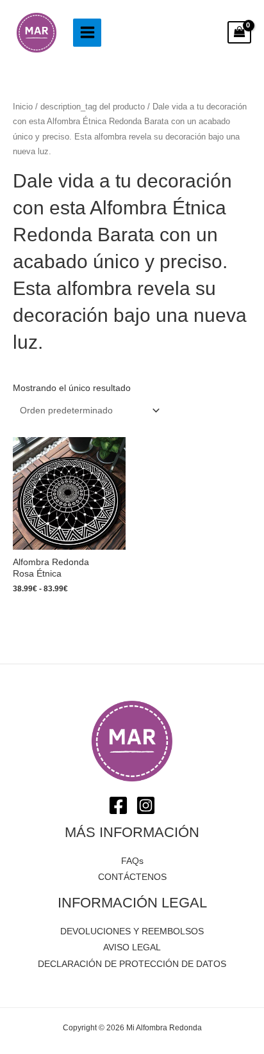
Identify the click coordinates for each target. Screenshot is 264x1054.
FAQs (132, 861)
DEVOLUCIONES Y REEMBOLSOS (132, 931)
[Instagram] (146, 805)
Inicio (23, 106)
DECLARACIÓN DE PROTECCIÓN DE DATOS (132, 964)
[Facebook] (118, 805)
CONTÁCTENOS (132, 877)
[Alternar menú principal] (87, 33)
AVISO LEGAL (132, 947)
